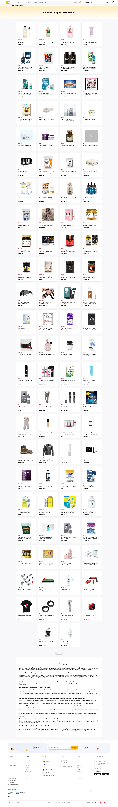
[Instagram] (98, 802)
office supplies (58, 691)
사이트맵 (9, 769)
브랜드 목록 (27, 763)
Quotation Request (12, 765)
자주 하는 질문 (28, 771)
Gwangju (79, 771)
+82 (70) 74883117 (100, 768)
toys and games (22, 691)
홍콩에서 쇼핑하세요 (39, 799)
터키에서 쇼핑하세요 (58, 799)
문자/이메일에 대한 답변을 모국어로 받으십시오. (103, 764)
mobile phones (88, 689)
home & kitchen (94, 689)
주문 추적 (9, 771)
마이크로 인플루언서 (12, 778)
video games (29, 691)
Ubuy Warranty (11, 782)
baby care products (74, 691)
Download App (28, 761)
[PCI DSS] (10, 793)
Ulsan (78, 776)
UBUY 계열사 (27, 776)
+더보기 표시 (44, 778)
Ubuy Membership (12, 780)
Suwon (78, 773)
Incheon (79, 765)
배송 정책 (9, 776)
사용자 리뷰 (27, 765)
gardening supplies (65, 691)
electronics (81, 689)
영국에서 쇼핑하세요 (21, 799)
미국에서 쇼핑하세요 (11, 799)
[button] (89, 2)
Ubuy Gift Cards (28, 778)
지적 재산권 (10, 767)
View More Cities (81, 778)
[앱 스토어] (98, 774)
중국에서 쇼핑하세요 (48, 799)
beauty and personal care (38, 691)
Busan (78, 763)
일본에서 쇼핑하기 (30, 799)
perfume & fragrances (49, 691)
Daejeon (79, 769)
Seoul (78, 761)
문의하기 (9, 763)
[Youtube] (100, 802)
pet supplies (81, 691)
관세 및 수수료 (10, 773)
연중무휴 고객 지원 (101, 761)
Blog (26, 769)
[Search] (80, 2)
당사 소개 (9, 761)
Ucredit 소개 (27, 773)
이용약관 (49, 802)
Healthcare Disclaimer (13, 784)
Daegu (78, 767)
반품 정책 (27, 767)
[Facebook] (95, 802)
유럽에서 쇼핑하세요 (67, 799)
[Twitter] (103, 802)
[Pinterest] (105, 802)
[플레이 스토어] (105, 774)
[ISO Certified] (20, 792)
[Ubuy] (7, 2)
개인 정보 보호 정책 (56, 802)
